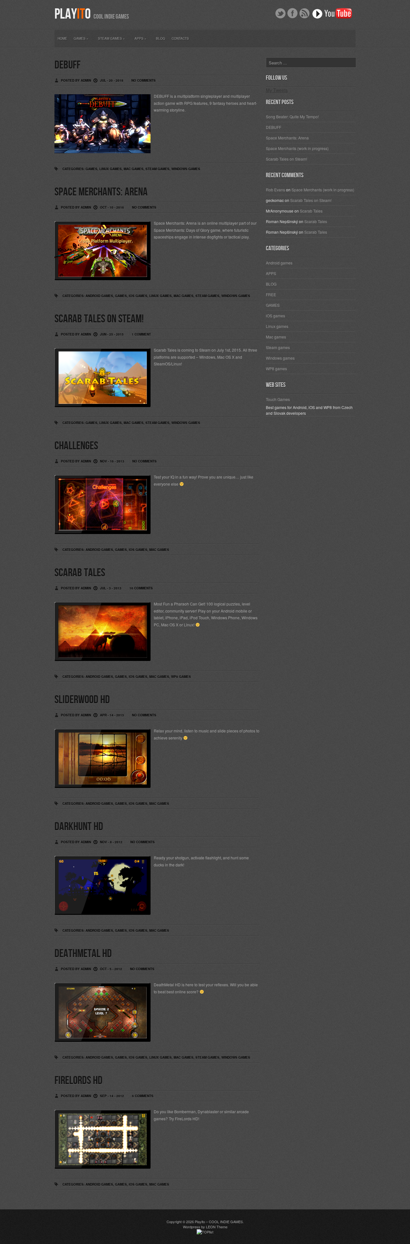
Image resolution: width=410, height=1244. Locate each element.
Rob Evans (275, 189)
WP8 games (181, 676)
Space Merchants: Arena (101, 192)
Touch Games (278, 399)
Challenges (76, 446)
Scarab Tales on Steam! (99, 319)
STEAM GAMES (111, 38)
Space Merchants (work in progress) (297, 148)
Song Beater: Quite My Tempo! (292, 116)
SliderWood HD (82, 700)
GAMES (81, 38)
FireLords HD (78, 1081)
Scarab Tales (79, 573)
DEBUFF (67, 65)
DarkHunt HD (78, 827)
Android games (99, 296)
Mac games (134, 169)
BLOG (160, 38)
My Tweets (277, 90)
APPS (140, 38)
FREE (271, 294)
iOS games (138, 296)
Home (62, 38)
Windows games (185, 169)
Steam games (157, 169)
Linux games (110, 169)
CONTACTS (180, 38)
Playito (200, 1221)
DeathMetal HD (83, 954)
